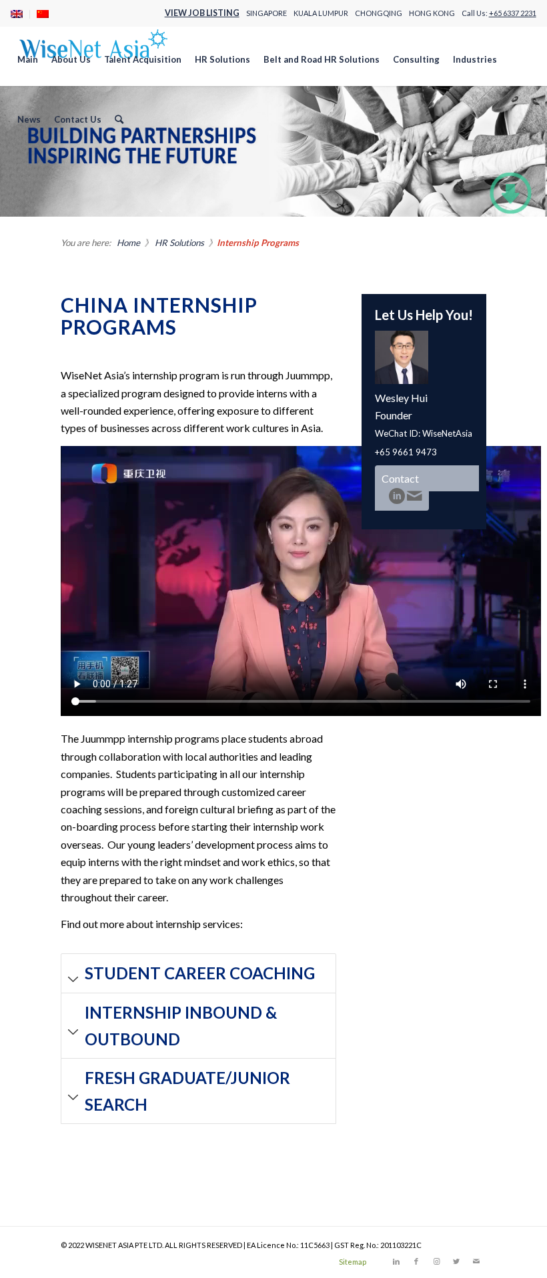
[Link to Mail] (476, 1261)
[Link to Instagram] (436, 1261)
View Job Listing (202, 13)
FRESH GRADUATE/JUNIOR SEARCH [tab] (187, 1091)
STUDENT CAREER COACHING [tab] (200, 973)
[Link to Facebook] (416, 1261)
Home (128, 242)
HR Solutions (179, 242)
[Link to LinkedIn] (396, 1261)
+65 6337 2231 (512, 13)
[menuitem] (20, 14)
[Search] (119, 119)
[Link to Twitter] (456, 1261)
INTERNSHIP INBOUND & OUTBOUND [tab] (181, 1026)
